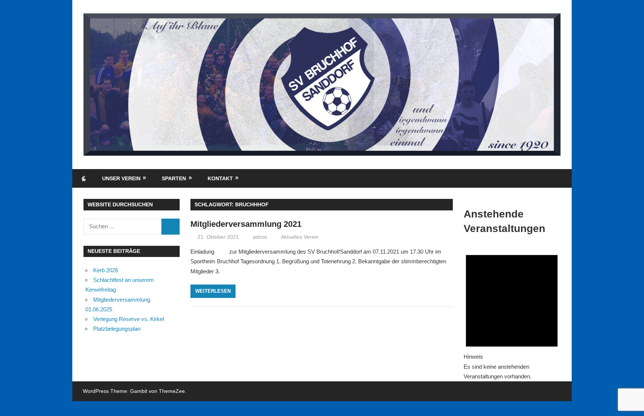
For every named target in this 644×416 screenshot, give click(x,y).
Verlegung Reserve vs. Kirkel (128, 319)
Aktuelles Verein (300, 237)
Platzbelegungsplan (117, 329)
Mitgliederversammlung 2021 (246, 224)
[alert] (512, 312)
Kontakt (220, 178)
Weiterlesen (213, 291)
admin (260, 237)
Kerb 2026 (105, 270)
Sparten (174, 178)
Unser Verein (121, 178)
